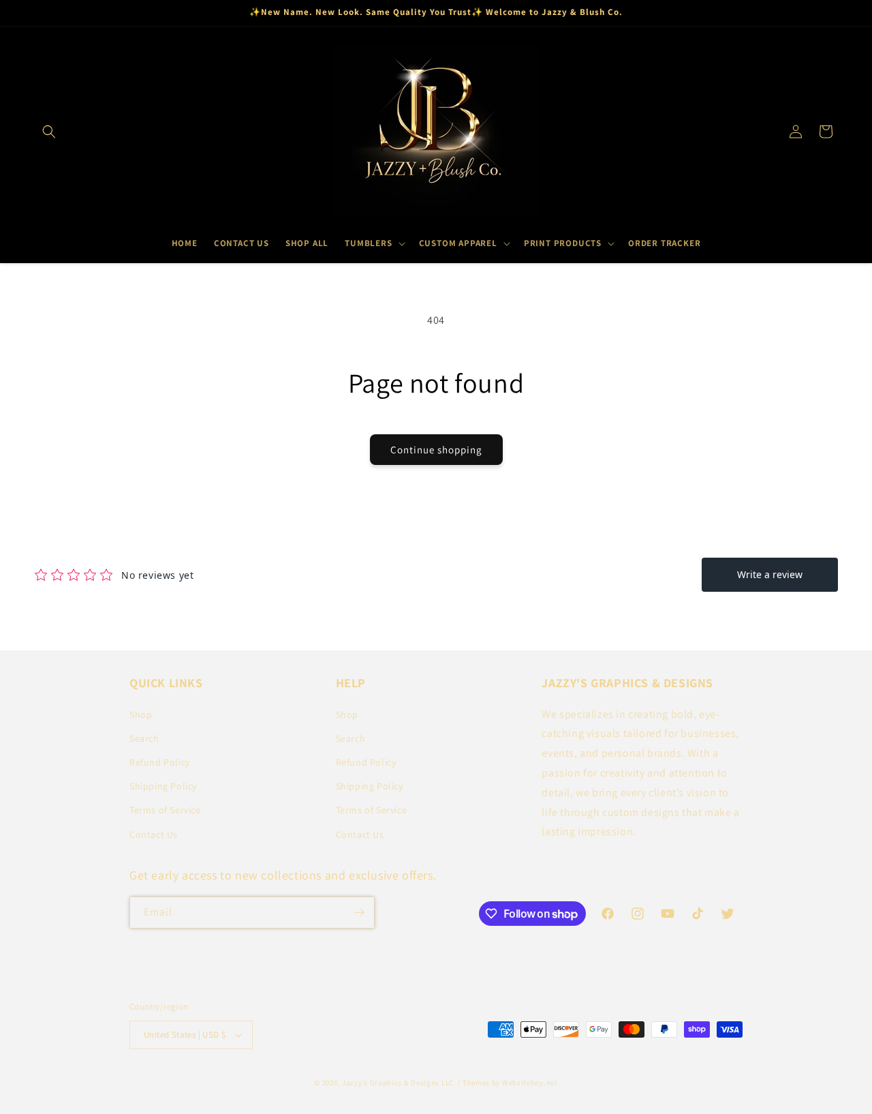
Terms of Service (165, 810)
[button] (49, 132)
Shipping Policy (163, 786)
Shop (140, 714)
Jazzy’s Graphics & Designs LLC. (399, 1082)
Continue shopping (436, 449)
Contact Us (153, 834)
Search (144, 738)
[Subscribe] (359, 913)
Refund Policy (159, 762)
